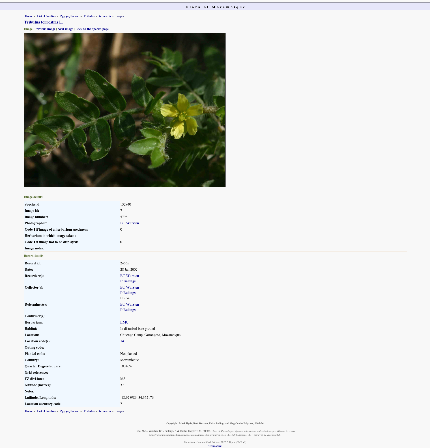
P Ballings (127, 280)
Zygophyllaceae (69, 16)
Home (28, 16)
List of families (46, 16)
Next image (65, 28)
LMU (124, 322)
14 (122, 340)
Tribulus (89, 16)
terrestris (105, 16)
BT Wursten (129, 222)
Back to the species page (92, 28)
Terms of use (215, 446)
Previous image (44, 28)
